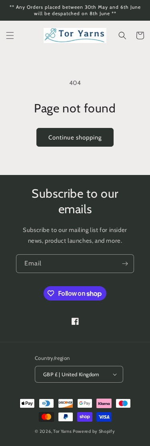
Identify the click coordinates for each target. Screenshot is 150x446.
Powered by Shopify (94, 431)
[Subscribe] (125, 263)
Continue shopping (75, 137)
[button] (10, 35)
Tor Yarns (62, 431)
